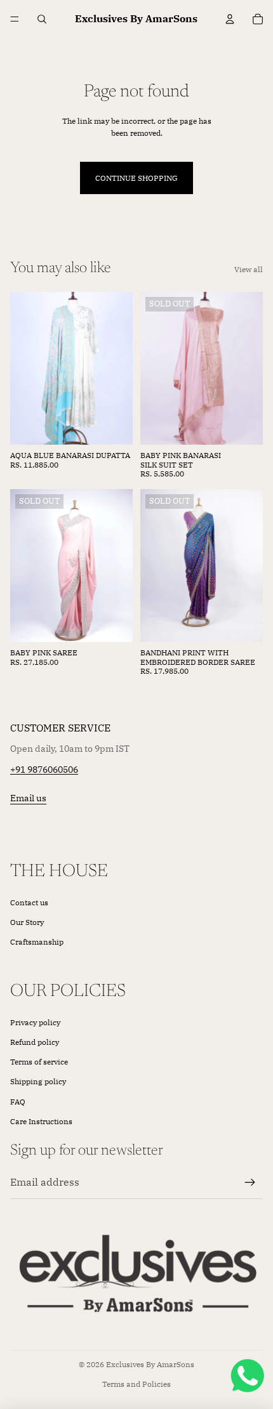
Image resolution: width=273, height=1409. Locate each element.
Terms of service (39, 1061)
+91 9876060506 (44, 769)
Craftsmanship (36, 942)
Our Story (27, 922)
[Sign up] (250, 1182)
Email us (28, 798)
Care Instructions (41, 1121)
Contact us (29, 902)
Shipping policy (38, 1081)
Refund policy (34, 1042)
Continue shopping (136, 178)
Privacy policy (35, 1022)
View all (248, 269)
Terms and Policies (136, 1384)
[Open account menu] (230, 19)
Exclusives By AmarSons (150, 1364)
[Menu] (14, 19)
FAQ (17, 1101)
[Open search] (42, 19)
